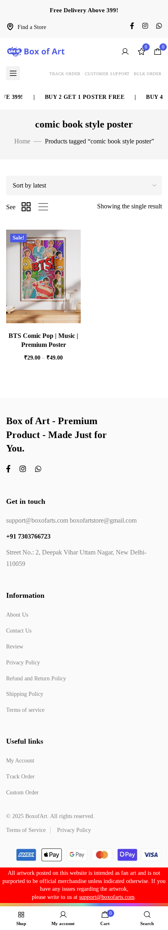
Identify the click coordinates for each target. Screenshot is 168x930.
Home (22, 141)
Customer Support (107, 74)
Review (14, 647)
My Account (20, 761)
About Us (17, 615)
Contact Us (18, 631)
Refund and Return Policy (36, 678)
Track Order (65, 74)
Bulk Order (148, 74)
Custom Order (22, 792)
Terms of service (25, 710)
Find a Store (32, 27)
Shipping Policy (24, 694)
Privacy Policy (23, 662)
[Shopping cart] (158, 51)
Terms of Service (26, 830)
